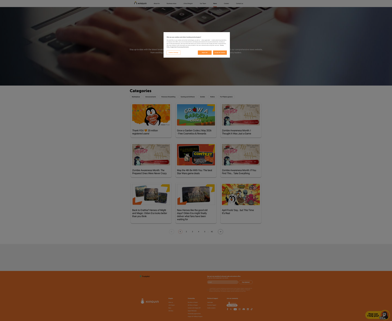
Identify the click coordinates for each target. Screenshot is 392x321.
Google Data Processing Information (179, 47)
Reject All (204, 52)
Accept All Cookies (220, 52)
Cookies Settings (173, 52)
